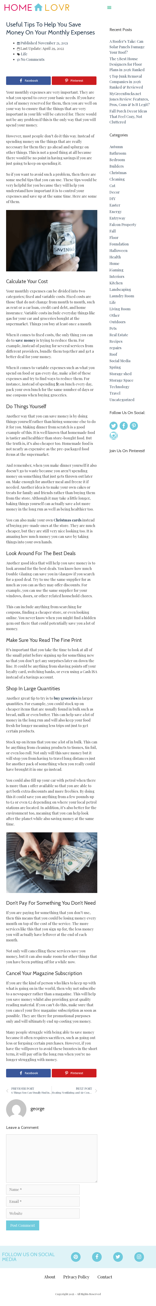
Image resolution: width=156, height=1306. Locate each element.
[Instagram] (139, 1257)
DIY (112, 198)
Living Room (119, 308)
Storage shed (120, 373)
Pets (113, 328)
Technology (119, 386)
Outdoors (117, 321)
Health (115, 257)
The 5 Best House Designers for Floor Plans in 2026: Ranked (127, 64)
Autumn (116, 146)
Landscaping (120, 289)
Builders (116, 166)
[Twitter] (118, 1257)
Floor (113, 237)
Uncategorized (121, 399)
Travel (114, 393)
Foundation (119, 244)
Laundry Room (121, 295)
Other (114, 315)
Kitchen (116, 282)
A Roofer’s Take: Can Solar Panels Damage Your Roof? (127, 47)
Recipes (115, 341)
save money (25, 340)
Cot (112, 185)
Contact (105, 1276)
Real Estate (118, 334)
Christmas (118, 172)
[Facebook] (97, 1257)
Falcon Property (122, 224)
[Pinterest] (76, 1257)
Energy (115, 211)
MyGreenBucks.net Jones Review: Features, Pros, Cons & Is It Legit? (129, 99)
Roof (113, 354)
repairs (115, 347)
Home (114, 263)
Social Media (119, 360)
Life (24, 53)
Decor (114, 192)
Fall (112, 231)
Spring (115, 367)
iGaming (116, 270)
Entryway (117, 218)
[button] (109, 7)
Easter (114, 205)
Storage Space (121, 380)
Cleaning (117, 179)
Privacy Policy (76, 1276)
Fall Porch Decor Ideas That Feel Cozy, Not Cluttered (128, 116)
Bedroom (117, 159)
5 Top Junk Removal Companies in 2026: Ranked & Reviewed (126, 82)
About (49, 1276)
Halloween (118, 250)
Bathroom (117, 153)
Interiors (116, 276)
